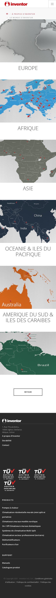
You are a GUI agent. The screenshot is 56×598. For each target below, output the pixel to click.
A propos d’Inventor (11, 436)
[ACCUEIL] (7, 14)
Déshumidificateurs (11, 540)
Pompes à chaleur (10, 507)
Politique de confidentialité (28, 582)
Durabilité (6, 440)
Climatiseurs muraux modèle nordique (19, 521)
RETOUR (28, 392)
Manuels (6, 563)
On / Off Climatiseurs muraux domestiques (21, 526)
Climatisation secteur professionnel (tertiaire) (23, 535)
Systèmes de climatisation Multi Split (19, 530)
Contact (5, 445)
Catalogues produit (11, 567)
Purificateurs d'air (10, 544)
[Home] (16, 4)
